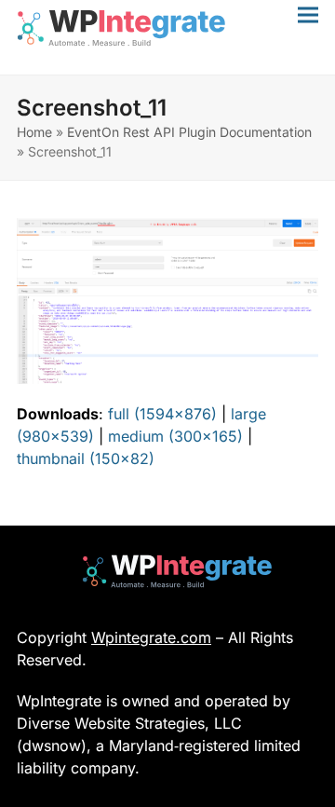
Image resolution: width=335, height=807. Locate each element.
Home (34, 132)
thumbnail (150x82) (85, 458)
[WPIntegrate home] (168, 571)
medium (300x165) (175, 436)
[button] (308, 14)
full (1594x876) (162, 413)
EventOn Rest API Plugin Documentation (189, 132)
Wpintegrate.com (151, 637)
